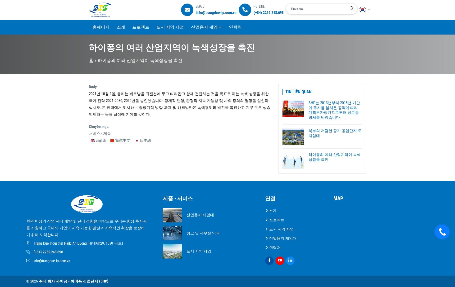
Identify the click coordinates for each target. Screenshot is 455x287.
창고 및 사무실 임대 (203, 233)
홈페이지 (100, 27)
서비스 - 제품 (100, 133)
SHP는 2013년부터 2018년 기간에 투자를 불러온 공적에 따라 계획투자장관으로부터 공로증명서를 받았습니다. (334, 110)
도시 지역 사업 (170, 27)
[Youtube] (280, 260)
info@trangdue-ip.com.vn (216, 12)
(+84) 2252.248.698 (269, 12)
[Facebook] (269, 260)
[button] (362, 9)
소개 (121, 27)
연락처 (235, 27)
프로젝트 (140, 27)
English (100, 140)
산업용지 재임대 (206, 27)
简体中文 (122, 140)
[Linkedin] (290, 260)
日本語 (145, 140)
